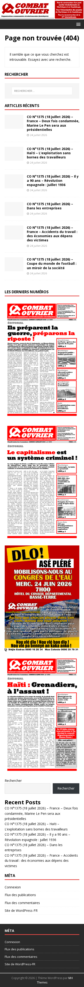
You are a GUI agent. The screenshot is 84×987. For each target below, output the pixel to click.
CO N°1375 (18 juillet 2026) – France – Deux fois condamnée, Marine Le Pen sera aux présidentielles (53, 123)
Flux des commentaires (22, 903)
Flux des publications (20, 895)
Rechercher (13, 780)
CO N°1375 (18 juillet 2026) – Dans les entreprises (50, 206)
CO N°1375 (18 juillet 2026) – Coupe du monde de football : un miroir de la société (52, 263)
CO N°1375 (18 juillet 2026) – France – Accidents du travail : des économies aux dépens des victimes (52, 234)
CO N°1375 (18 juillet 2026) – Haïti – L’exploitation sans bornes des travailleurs (50, 153)
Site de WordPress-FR (21, 910)
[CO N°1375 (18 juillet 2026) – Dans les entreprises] (14, 213)
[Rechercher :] (42, 91)
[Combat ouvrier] (42, 16)
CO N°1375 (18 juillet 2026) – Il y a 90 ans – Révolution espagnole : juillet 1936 (53, 180)
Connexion (13, 887)
